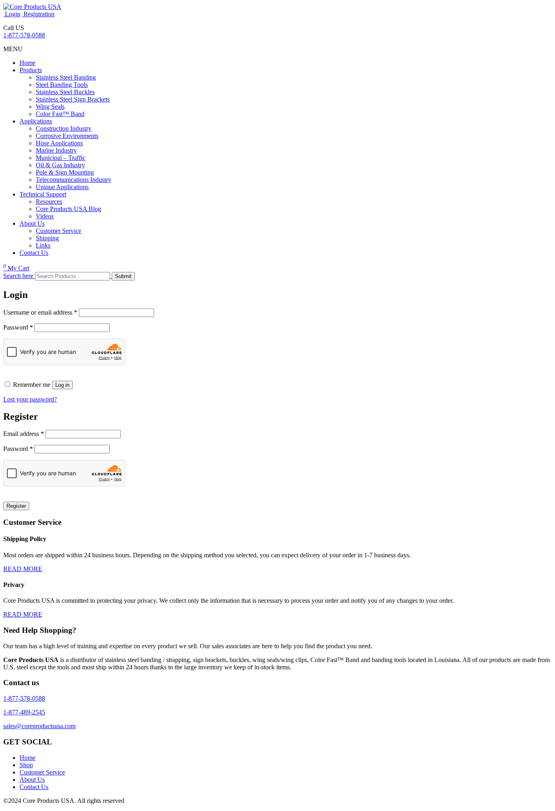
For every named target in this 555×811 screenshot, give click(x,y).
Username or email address (40, 312)
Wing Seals (50, 106)
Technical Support (43, 194)
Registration (38, 14)
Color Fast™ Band (60, 113)
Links (43, 245)
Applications (36, 121)
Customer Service (58, 230)
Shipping (47, 238)
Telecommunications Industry (73, 179)
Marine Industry (56, 150)
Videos (45, 216)
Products (31, 70)
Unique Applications (62, 186)
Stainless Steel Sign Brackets (73, 99)
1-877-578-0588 (24, 35)
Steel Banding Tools (62, 84)
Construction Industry (63, 128)
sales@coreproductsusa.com (39, 726)
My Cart (16, 268)
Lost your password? (30, 399)
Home (27, 62)
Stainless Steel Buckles (65, 91)
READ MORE (22, 568)
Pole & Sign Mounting (65, 172)
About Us (32, 223)
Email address (23, 433)
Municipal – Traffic (60, 157)
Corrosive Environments (67, 135)
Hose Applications (59, 143)
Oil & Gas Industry (60, 165)
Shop (26, 764)
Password (18, 327)
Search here (18, 275)
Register (16, 506)
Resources (49, 201)
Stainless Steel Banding (66, 77)
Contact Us (34, 252)
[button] (13, 48)
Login (11, 14)
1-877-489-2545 (24, 712)
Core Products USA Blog (68, 208)
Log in (62, 385)
